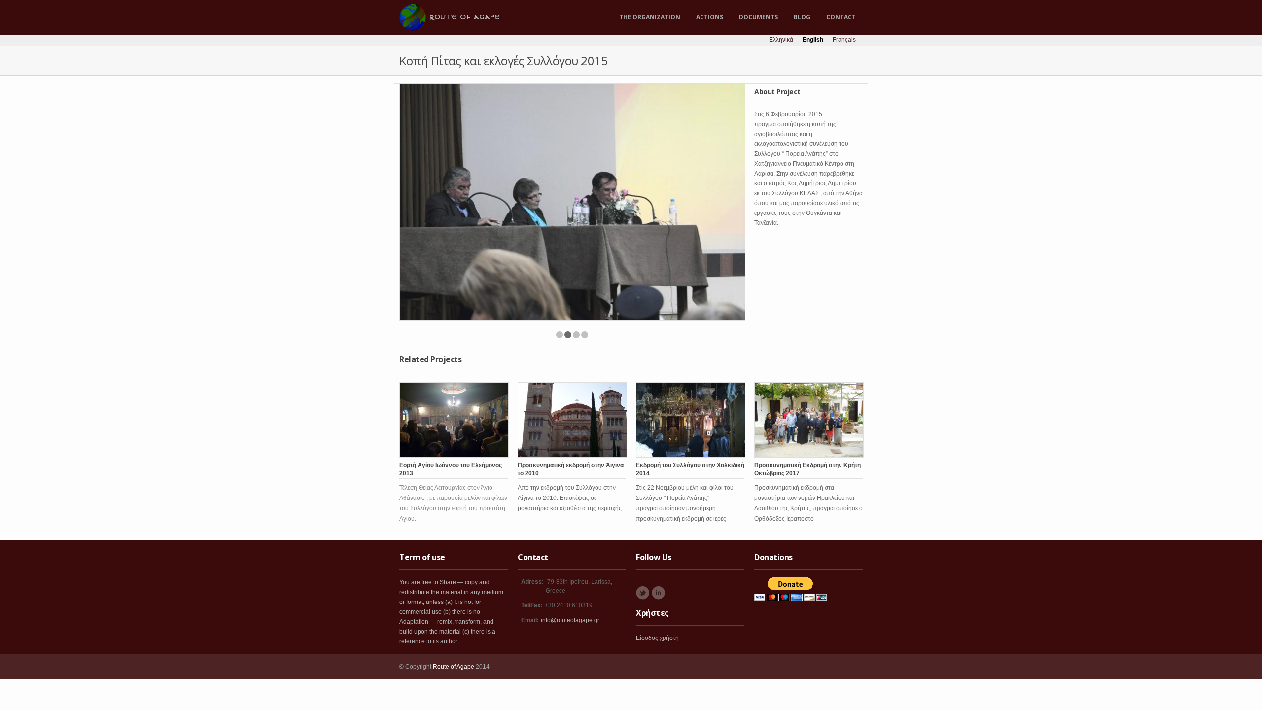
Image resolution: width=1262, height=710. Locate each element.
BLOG (802, 17)
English (813, 39)
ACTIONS (709, 17)
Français (844, 39)
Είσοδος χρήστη (657, 638)
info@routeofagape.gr (570, 620)
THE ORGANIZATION (649, 17)
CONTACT (841, 17)
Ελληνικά (781, 39)
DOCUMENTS (758, 17)
